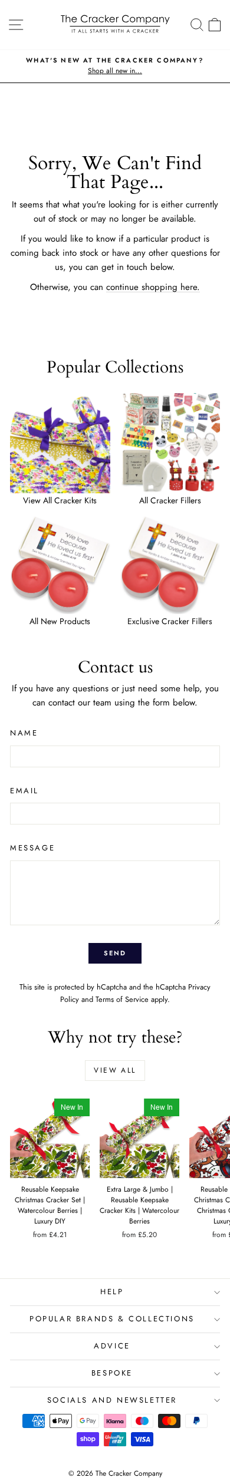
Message (32, 847)
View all (115, 1070)
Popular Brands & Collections (112, 1318)
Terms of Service (122, 999)
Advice (112, 1345)
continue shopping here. (153, 287)
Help (111, 1291)
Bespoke (112, 1373)
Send (115, 953)
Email (24, 790)
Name (24, 732)
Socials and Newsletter (112, 1400)
